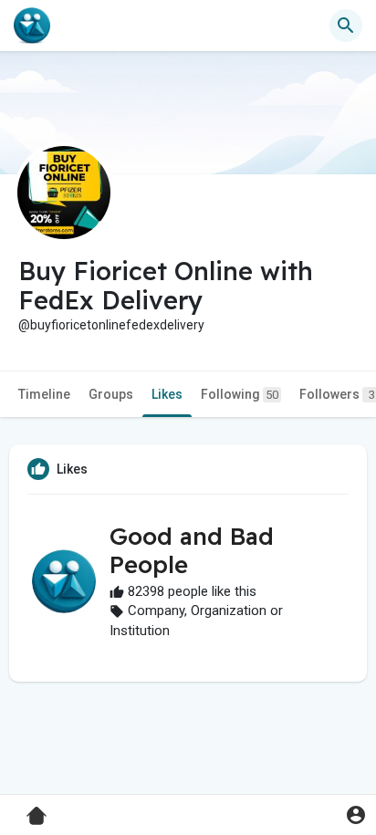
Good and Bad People (192, 550)
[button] (355, 814)
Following (239, 394)
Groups (111, 394)
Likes (167, 394)
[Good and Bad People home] (32, 25)
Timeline (44, 394)
